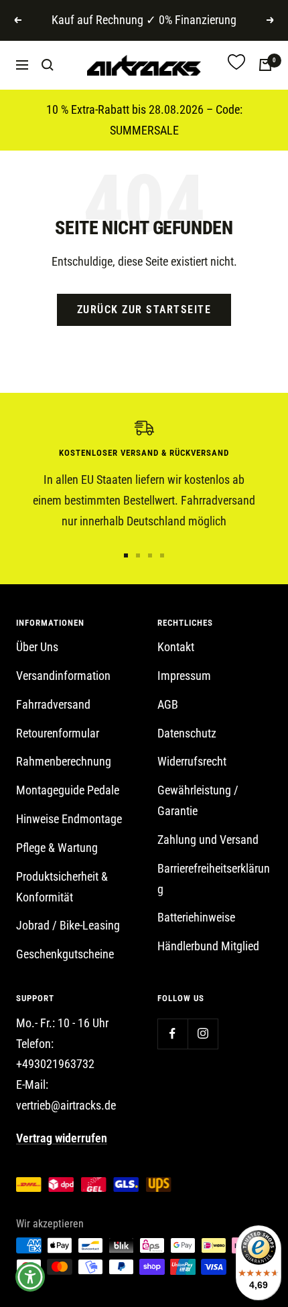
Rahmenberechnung (63, 761)
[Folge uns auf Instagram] (203, 1034)
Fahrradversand (53, 704)
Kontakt (175, 647)
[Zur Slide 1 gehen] (126, 555)
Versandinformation (63, 676)
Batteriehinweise (196, 917)
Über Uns (37, 647)
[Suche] (48, 65)
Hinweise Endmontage (69, 819)
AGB (167, 704)
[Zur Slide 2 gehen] (138, 555)
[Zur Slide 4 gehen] (162, 555)
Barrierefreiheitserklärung (213, 878)
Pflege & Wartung (57, 848)
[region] (144, 476)
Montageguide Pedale (67, 790)
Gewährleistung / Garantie (197, 800)
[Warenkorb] (265, 65)
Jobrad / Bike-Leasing (68, 925)
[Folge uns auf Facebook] (172, 1034)
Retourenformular (57, 733)
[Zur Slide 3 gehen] (150, 555)
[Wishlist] (236, 65)
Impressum (184, 676)
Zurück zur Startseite (144, 309)
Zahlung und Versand (208, 840)
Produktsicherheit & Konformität (62, 886)
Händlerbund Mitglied (208, 946)
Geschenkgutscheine (65, 954)
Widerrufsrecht (191, 761)
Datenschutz (186, 733)
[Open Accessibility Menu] (30, 1277)
